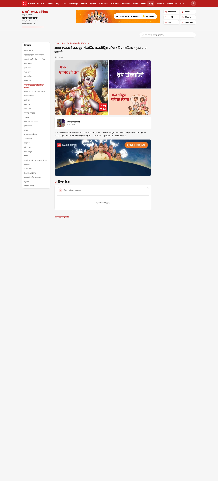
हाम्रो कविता (28, 126)
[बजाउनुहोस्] (61, 123)
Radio (135, 3)
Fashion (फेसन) (30, 173)
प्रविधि (26, 156)
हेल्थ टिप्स (27, 68)
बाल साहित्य (28, 76)
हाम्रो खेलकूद (28, 151)
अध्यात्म (26, 117)
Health (84, 3)
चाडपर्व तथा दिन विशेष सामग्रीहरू (34, 59)
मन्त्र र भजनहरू (29, 96)
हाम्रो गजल (27, 109)
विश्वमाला (27, 147)
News (143, 3)
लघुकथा (26, 143)
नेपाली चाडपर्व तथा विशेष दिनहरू (34, 91)
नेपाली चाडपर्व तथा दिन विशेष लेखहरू (34, 86)
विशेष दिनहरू (28, 51)
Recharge (73, 3)
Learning (160, 3)
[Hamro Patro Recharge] (118, 16)
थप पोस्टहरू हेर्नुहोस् (60, 217)
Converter (103, 3)
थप (181, 3)
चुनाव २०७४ (28, 169)
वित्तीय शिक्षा (28, 81)
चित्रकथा (27, 164)
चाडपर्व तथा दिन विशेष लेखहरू (34, 55)
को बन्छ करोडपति (29, 113)
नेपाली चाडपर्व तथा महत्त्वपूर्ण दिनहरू (35, 160)
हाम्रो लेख (27, 100)
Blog (151, 3)
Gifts (64, 3)
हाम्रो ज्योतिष (28, 63)
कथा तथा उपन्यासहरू (31, 121)
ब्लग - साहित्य (61, 43)
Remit (50, 3)
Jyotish (93, 3)
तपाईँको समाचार (29, 186)
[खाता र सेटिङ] (193, 3)
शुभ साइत (27, 182)
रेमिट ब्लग (27, 72)
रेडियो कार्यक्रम (28, 139)
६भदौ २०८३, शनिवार (35, 11)
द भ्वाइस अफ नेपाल (30, 134)
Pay (57, 3)
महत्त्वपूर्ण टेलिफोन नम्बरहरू (32, 177)
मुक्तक (26, 130)
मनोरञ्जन (27, 104)
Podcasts (126, 3)
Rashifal (115, 3)
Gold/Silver (172, 3)
